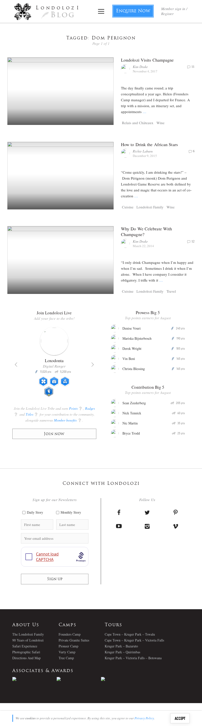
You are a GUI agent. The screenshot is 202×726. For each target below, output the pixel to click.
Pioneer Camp (68, 646)
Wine (160, 122)
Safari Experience (24, 646)
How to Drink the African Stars (149, 144)
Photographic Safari (26, 652)
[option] (54, 364)
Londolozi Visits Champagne (147, 60)
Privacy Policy (144, 718)
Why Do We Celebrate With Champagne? (146, 231)
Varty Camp (67, 652)
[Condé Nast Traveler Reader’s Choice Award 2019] (34, 679)
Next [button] (92, 364)
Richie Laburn (143, 151)
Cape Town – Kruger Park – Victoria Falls (134, 640)
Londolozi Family (150, 206)
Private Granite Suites (74, 640)
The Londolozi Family (28, 634)
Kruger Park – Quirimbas (122, 652)
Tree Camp (66, 658)
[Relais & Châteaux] (123, 679)
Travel (171, 291)
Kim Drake (140, 66)
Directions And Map (26, 658)
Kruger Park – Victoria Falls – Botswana (133, 658)
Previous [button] (16, 364)
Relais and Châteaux (137, 122)
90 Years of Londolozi (28, 640)
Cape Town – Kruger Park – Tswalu (130, 634)
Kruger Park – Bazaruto (121, 646)
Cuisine (128, 206)
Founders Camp (70, 634)
